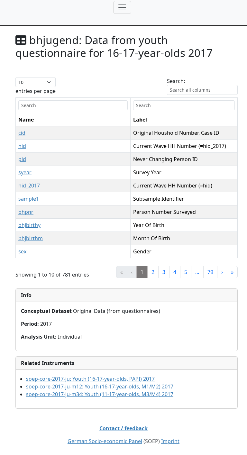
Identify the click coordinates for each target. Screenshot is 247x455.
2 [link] (152, 272)
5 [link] (185, 272)
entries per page (35, 91)
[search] (73, 105)
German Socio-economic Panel (105, 441)
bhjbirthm (30, 238)
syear (25, 172)
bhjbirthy (29, 225)
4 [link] (174, 272)
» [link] (232, 272)
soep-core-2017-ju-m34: (99, 394)
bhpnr (25, 211)
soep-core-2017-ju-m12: (99, 386)
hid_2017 (29, 185)
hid (22, 146)
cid (21, 132)
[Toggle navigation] (122, 7)
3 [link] (163, 272)
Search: (176, 81)
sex (22, 251)
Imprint (170, 441)
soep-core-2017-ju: (90, 378)
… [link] (197, 272)
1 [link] (142, 272)
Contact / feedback (123, 428)
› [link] (222, 272)
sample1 (28, 198)
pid (22, 159)
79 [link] (210, 272)
